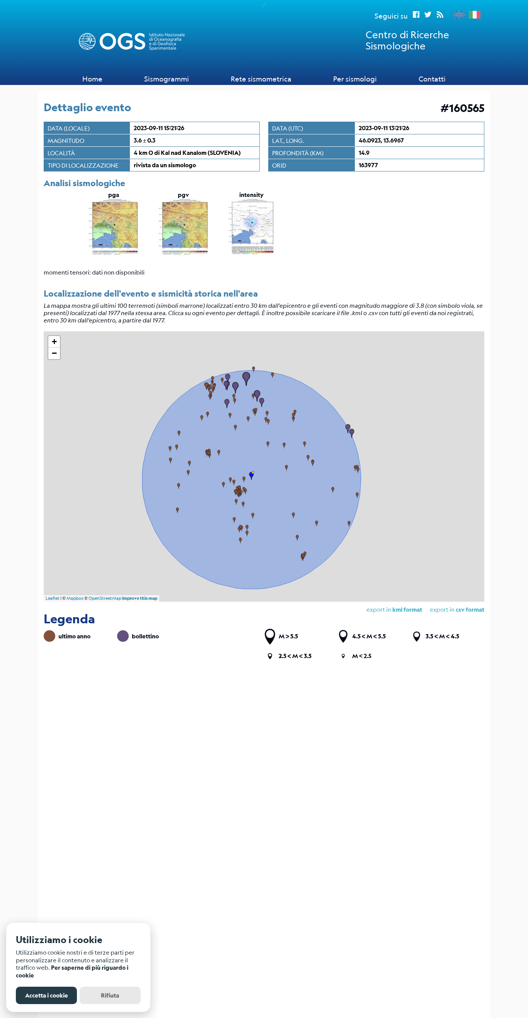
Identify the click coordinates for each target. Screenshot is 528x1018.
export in (457, 609)
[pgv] (183, 254)
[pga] (113, 254)
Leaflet (53, 598)
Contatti (432, 79)
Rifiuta (110, 995)
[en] (457, 15)
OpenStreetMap (105, 598)
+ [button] (54, 341)
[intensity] (251, 254)
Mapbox (74, 598)
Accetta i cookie (46, 995)
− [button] (54, 353)
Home (92, 79)
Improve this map (139, 598)
